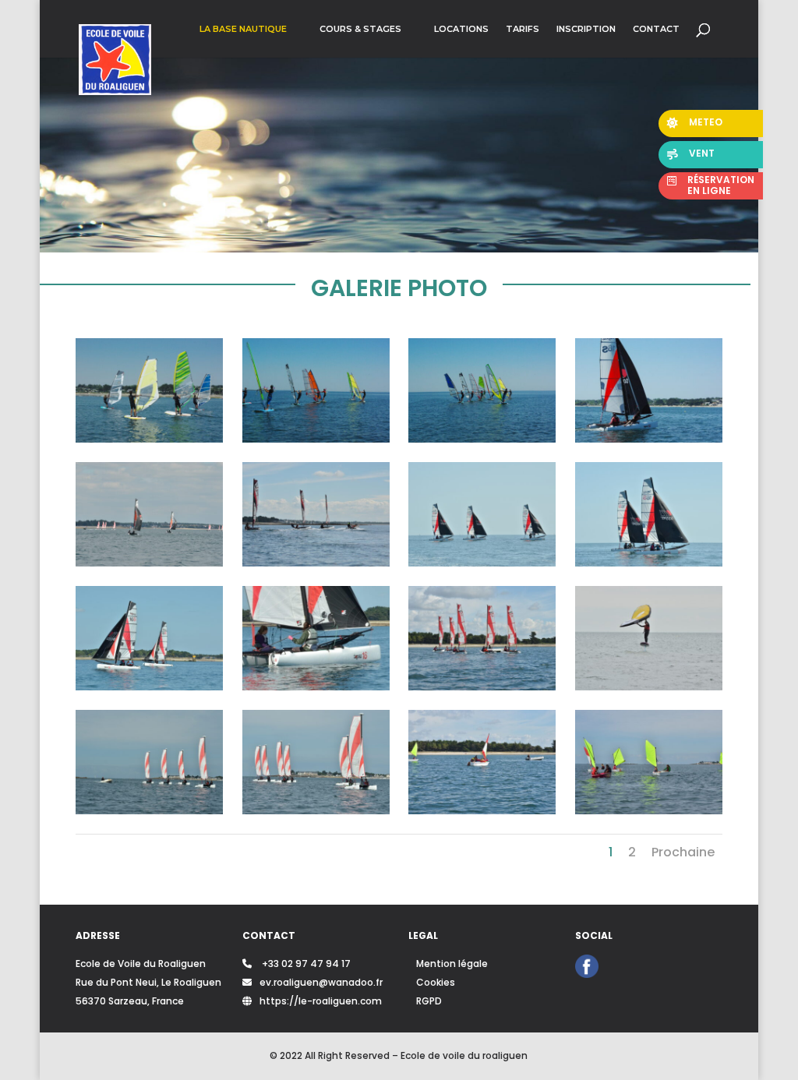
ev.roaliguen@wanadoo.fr (321, 982)
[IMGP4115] (648, 438)
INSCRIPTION (586, 28)
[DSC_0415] (648, 562)
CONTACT (656, 28)
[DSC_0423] (316, 562)
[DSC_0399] (316, 686)
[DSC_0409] (149, 686)
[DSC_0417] (482, 562)
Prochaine (683, 852)
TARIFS (522, 28)
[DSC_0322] (316, 810)
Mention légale (452, 963)
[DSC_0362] (648, 686)
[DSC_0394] (482, 686)
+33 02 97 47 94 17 (305, 963)
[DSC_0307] (648, 810)
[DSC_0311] (482, 810)
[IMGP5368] (482, 438)
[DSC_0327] (149, 810)
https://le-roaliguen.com (321, 1001)
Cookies (435, 982)
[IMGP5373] (149, 438)
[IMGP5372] (316, 438)
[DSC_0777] (149, 562)
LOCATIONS (461, 28)
